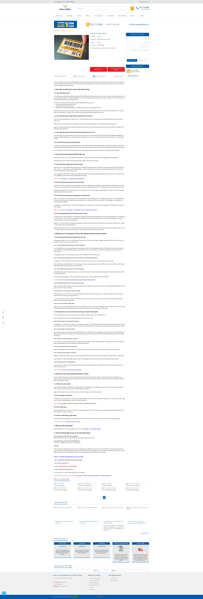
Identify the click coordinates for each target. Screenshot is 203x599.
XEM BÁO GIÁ (98, 69)
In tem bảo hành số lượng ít (133, 490)
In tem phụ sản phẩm (59, 485)
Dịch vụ (79, 15)
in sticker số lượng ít (107, 485)
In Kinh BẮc (75, 596)
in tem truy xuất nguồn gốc (84, 485)
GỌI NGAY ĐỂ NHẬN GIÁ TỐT (116, 69)
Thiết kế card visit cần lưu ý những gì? (64, 522)
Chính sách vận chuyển (95, 580)
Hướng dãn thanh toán (80, 76)
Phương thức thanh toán (95, 585)
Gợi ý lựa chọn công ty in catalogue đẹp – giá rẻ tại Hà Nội (137, 523)
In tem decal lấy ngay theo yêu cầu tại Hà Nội (113, 522)
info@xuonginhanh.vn (144, 1)
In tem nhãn (110, 15)
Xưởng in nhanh (70, 1)
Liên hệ (141, 15)
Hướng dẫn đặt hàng (61, 76)
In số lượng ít (99, 15)
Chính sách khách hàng (95, 578)
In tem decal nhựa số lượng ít (109, 490)
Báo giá (88, 15)
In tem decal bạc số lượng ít (133, 485)
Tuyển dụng (92, 589)
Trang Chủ (59, 15)
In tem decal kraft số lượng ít (85, 490)
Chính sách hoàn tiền (119, 76)
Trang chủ (56, 30)
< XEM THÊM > (144, 533)
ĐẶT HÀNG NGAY (132, 60)
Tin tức (133, 15)
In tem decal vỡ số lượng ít (60, 490)
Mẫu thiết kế (122, 15)
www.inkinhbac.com (64, 586)
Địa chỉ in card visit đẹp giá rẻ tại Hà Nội (88, 522)
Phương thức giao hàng (100, 76)
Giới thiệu (70, 15)
